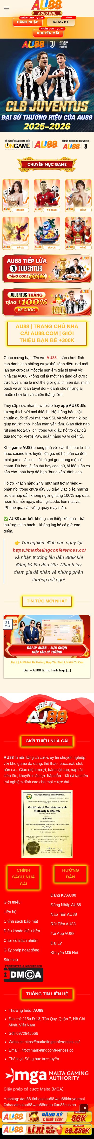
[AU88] (47, 8)
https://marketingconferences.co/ (52, 1042)
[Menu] (6, 8)
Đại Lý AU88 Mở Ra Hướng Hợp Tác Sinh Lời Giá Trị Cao (47, 662)
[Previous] (5, 646)
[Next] (88, 646)
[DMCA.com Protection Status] (23, 973)
